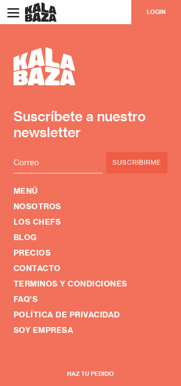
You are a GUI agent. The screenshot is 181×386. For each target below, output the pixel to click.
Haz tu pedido (90, 373)
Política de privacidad (67, 314)
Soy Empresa (44, 330)
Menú (26, 191)
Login (156, 11)
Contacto (37, 268)
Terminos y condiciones (70, 283)
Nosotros (37, 206)
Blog (25, 237)
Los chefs (37, 222)
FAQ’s (26, 299)
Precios (32, 252)
